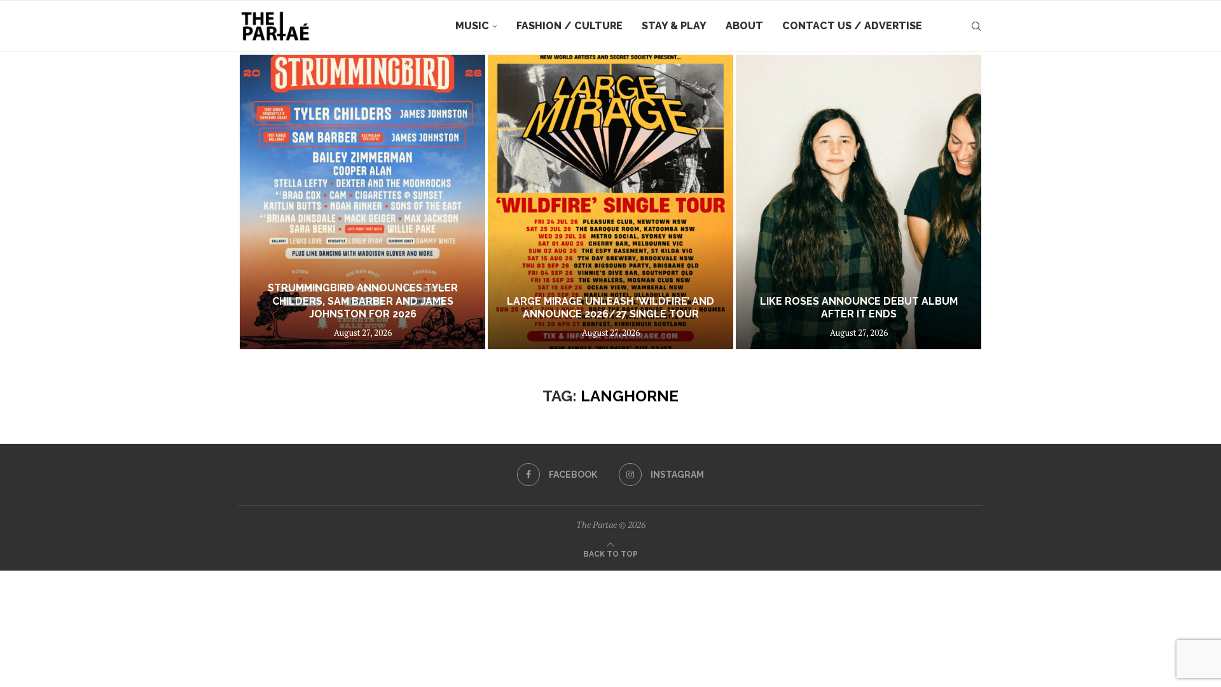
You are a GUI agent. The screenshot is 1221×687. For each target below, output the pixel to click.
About (744, 26)
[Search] (976, 26)
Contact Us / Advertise (852, 26)
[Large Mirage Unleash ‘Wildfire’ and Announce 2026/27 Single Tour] (610, 202)
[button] (262, 201)
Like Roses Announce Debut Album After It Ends (859, 308)
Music (472, 26)
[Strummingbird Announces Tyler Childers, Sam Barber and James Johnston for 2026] (362, 202)
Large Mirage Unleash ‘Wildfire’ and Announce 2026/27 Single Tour (610, 308)
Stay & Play (674, 26)
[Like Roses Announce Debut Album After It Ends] (858, 202)
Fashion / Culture (569, 26)
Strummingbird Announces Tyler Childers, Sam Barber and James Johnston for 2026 (363, 301)
